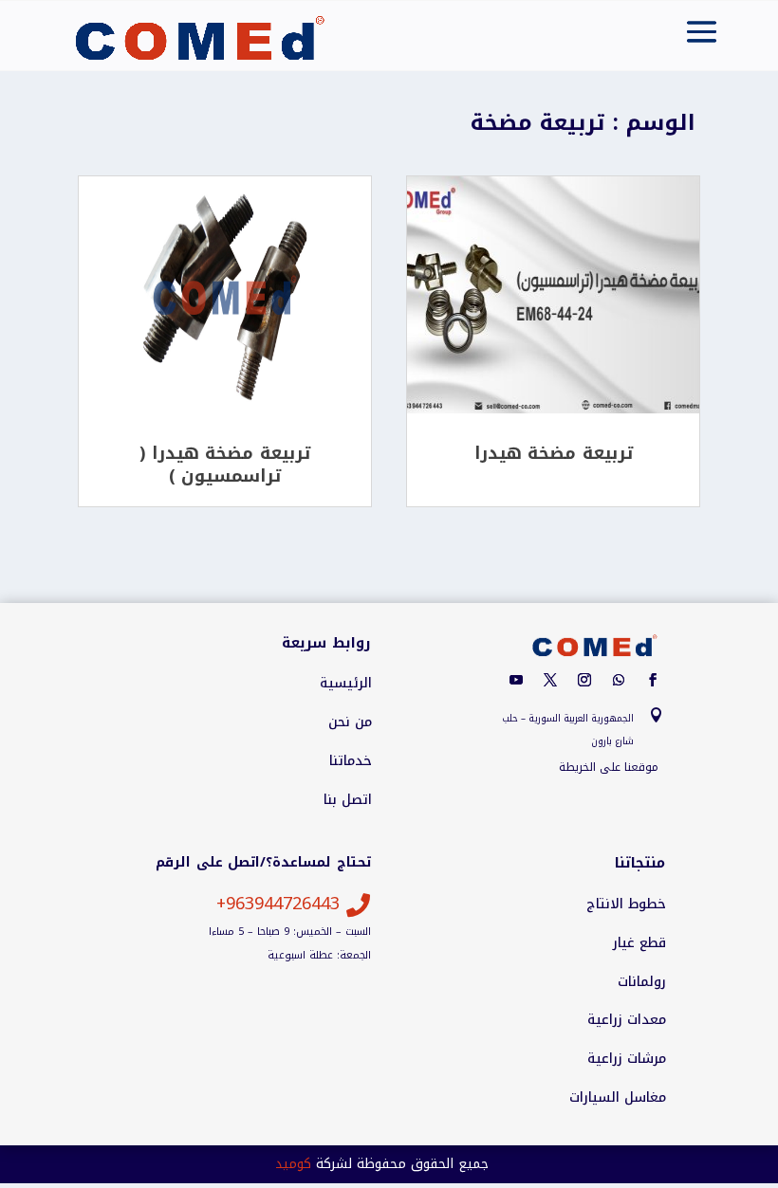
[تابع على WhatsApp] (618, 680)
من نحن (350, 722)
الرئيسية (346, 683)
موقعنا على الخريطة (608, 767)
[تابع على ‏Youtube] (516, 680)
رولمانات (642, 982)
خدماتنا (350, 761)
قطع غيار (639, 943)
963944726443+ (278, 903)
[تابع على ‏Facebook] (652, 680)
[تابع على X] (550, 680)
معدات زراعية (626, 1020)
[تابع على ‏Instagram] (584, 680)
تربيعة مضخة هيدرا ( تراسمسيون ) (224, 464)
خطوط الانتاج (626, 904)
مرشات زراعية (626, 1059)
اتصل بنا (348, 800)
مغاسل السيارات (617, 1098)
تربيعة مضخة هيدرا (553, 453)
